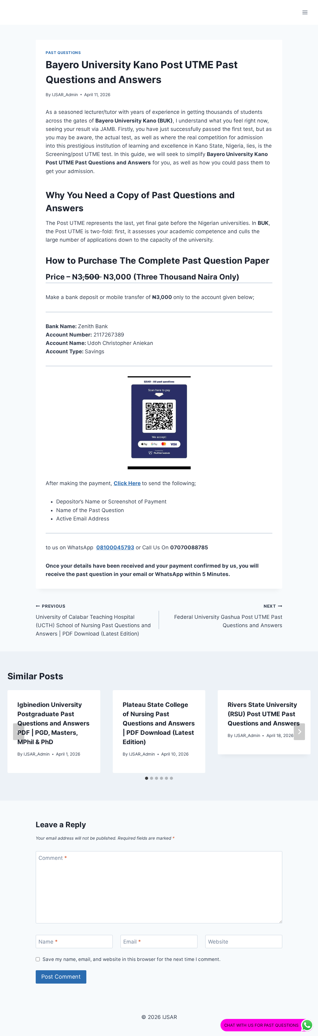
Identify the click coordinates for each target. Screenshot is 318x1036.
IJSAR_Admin (65, 94)
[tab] (146, 778)
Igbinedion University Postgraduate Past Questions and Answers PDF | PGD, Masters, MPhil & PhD (53, 723)
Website (218, 942)
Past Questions (63, 52)
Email (132, 942)
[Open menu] (305, 12)
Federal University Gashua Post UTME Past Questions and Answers (228, 616)
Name (48, 942)
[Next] (299, 731)
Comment (53, 858)
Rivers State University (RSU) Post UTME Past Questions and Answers (264, 714)
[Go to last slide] (18, 731)
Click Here (127, 483)
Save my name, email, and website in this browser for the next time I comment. (131, 959)
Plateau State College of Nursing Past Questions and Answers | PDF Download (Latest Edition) (159, 723)
